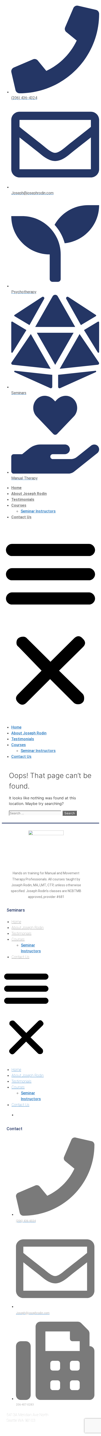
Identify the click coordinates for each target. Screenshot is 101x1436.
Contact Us (21, 517)
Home (16, 488)
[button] (50, 622)
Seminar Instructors (38, 511)
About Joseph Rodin (29, 493)
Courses (18, 505)
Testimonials (22, 499)
